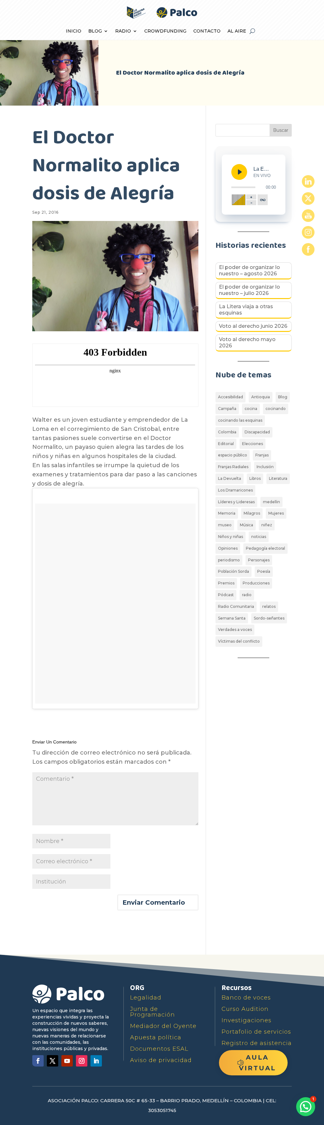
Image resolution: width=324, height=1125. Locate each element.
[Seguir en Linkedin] (96, 1061)
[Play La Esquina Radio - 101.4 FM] (239, 172)
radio (247, 594)
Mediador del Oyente (163, 1026)
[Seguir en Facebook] (38, 1061)
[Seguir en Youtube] (67, 1061)
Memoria (226, 513)
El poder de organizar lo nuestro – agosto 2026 (249, 270)
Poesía (263, 571)
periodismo (229, 560)
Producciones (256, 583)
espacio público (232, 455)
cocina (251, 408)
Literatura (278, 478)
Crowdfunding (165, 31)
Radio (123, 31)
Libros (255, 478)
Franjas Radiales (233, 466)
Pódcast (226, 594)
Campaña (227, 408)
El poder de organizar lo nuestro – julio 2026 (249, 290)
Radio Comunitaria (236, 606)
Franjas (262, 455)
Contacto (207, 31)
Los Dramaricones (235, 490)
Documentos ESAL (159, 1048)
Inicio (73, 31)
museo (225, 525)
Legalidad (145, 997)
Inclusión (265, 466)
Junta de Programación (152, 1012)
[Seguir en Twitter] (52, 1061)
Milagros (252, 513)
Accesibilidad (230, 396)
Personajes (259, 560)
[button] (305, 1106)
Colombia (227, 432)
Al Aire (236, 31)
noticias (258, 536)
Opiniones (228, 548)
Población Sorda (233, 571)
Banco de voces (246, 997)
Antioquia (260, 396)
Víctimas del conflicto (239, 641)
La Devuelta (229, 478)
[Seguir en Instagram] (81, 1061)
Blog (95, 31)
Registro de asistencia (256, 1043)
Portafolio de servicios (256, 1031)
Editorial (226, 443)
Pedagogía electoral (265, 548)
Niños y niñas (230, 536)
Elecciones (252, 443)
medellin (271, 501)
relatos (269, 606)
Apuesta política (155, 1037)
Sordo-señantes (269, 618)
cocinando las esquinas (240, 420)
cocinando (275, 408)
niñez (266, 525)
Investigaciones (246, 1020)
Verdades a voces (235, 629)
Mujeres (276, 513)
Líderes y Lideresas (236, 501)
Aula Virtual (257, 1063)
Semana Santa (232, 618)
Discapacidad (257, 432)
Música (246, 525)
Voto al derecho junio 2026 (253, 326)
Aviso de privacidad (161, 1060)
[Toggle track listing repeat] (263, 199)
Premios (226, 583)
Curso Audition (245, 1009)
